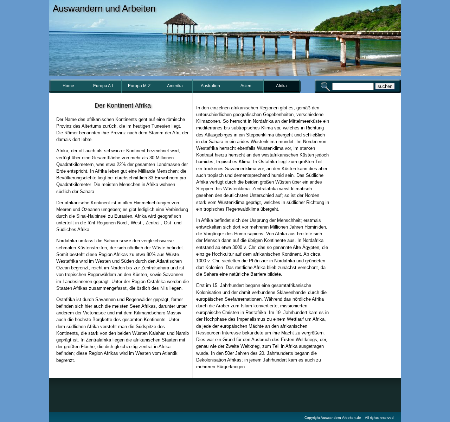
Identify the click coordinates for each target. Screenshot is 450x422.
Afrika (281, 85)
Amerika (175, 85)
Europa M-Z (139, 85)
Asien (245, 85)
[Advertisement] (369, 207)
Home (68, 85)
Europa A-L (104, 85)
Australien (210, 85)
